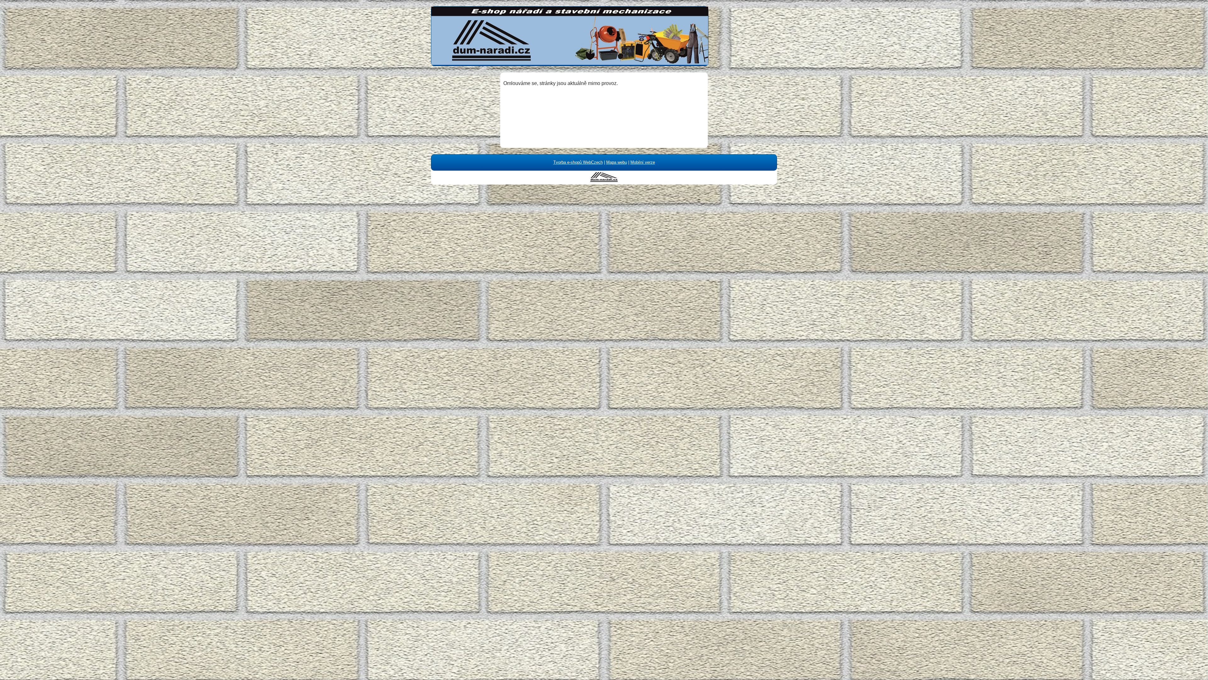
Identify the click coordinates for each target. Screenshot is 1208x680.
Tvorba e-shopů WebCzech (578, 162)
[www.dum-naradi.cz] (604, 180)
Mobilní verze (642, 162)
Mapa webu (616, 162)
